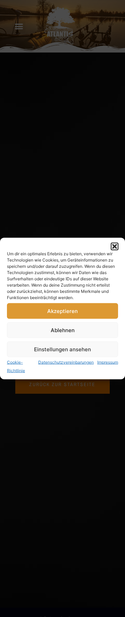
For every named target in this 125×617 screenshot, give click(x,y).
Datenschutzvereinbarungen (66, 362)
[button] (114, 246)
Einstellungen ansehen (62, 349)
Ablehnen (63, 330)
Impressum (107, 362)
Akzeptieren (62, 310)
